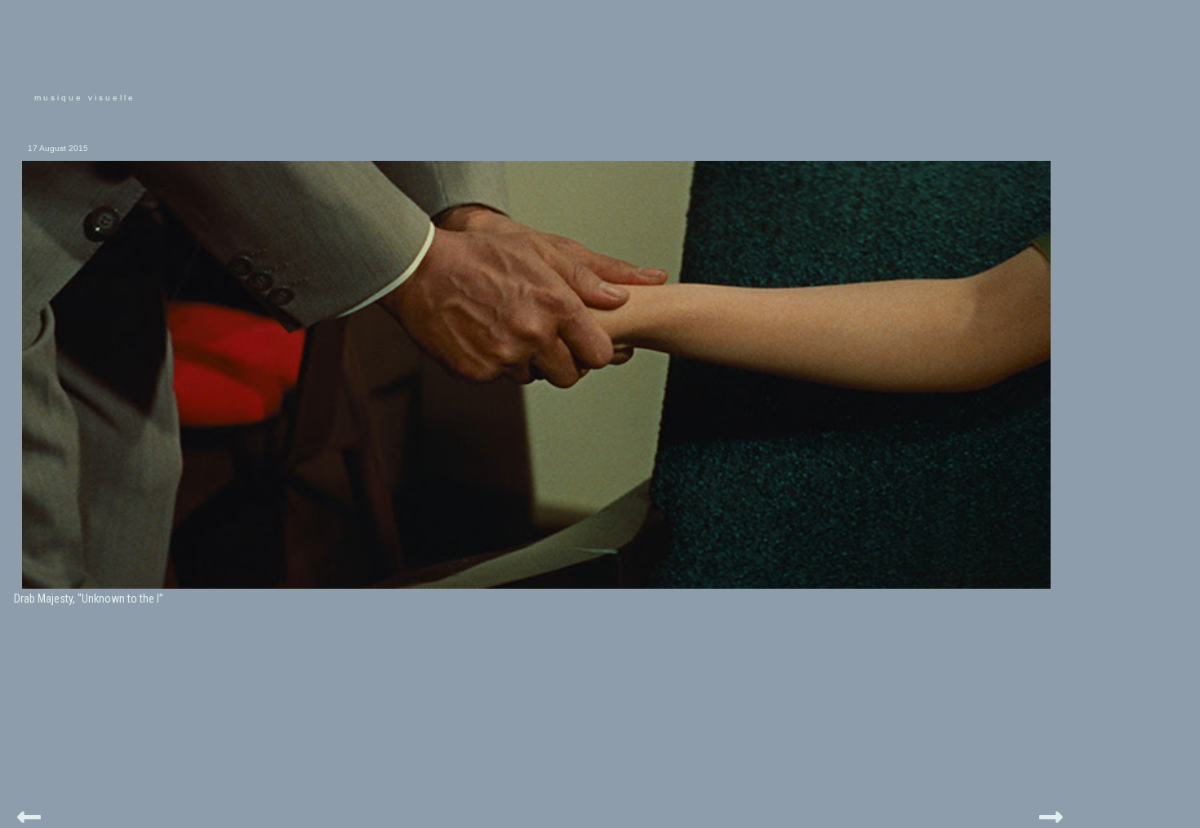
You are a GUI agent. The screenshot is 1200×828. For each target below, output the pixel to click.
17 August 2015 (58, 148)
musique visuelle (85, 97)
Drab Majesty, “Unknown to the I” (88, 598)
